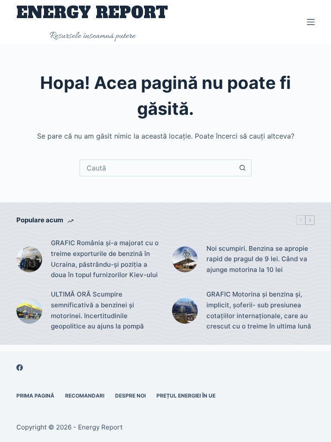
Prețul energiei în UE (185, 395)
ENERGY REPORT (92, 12)
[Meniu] (311, 22)
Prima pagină (35, 395)
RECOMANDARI (84, 395)
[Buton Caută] (242, 168)
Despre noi (130, 395)
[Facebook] (19, 367)
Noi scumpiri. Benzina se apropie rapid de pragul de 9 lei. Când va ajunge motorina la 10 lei (257, 259)
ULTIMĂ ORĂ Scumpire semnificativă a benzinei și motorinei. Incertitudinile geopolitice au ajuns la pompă (97, 310)
